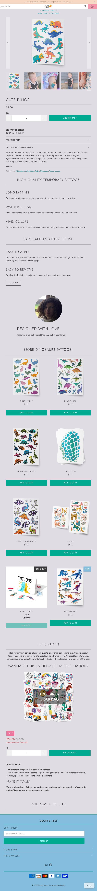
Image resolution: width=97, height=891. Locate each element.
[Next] (89, 43)
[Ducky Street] (48, 6)
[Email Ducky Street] (46, 865)
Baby (37, 171)
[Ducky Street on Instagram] (51, 865)
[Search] (85, 6)
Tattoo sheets (54, 171)
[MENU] (1, 6)
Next (54, 10)
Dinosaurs (44, 171)
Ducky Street (43, 885)
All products (20, 171)
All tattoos (30, 171)
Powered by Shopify (57, 885)
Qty (7, 113)
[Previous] (8, 43)
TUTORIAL (13, 283)
